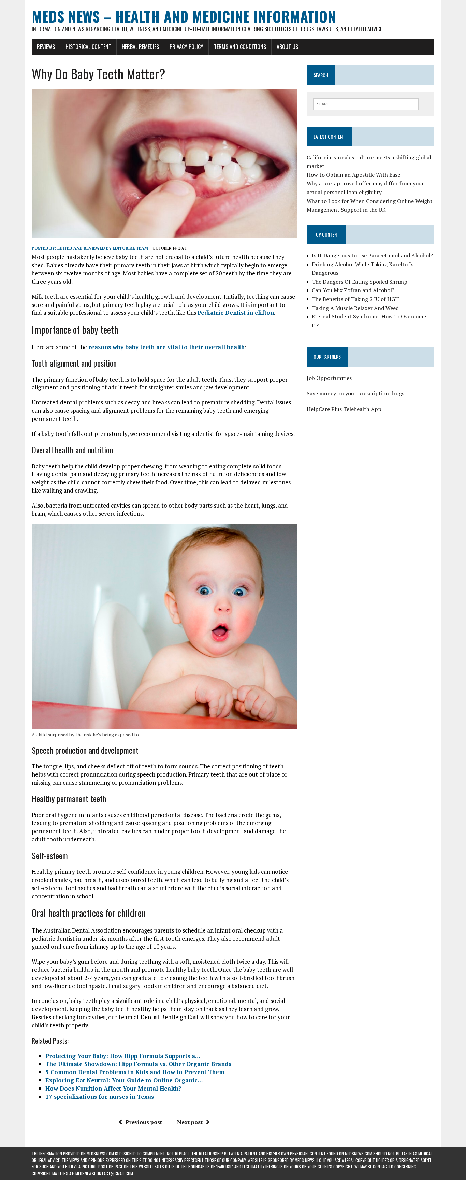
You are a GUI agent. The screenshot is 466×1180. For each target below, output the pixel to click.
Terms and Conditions (240, 47)
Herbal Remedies (140, 47)
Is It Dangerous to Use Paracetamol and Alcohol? (372, 255)
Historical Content (88, 47)
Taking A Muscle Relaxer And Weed (355, 308)
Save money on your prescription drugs (355, 393)
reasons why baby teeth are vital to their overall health (166, 347)
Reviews (46, 47)
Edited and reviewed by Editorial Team (102, 248)
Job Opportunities (329, 378)
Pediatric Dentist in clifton (236, 312)
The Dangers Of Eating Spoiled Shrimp (359, 281)
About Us (287, 47)
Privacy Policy (186, 47)
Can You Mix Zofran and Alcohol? (353, 290)
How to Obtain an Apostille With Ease (353, 175)
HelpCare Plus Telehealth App (344, 409)
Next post (190, 1122)
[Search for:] (366, 103)
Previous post (144, 1122)
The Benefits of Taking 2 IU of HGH (355, 299)
